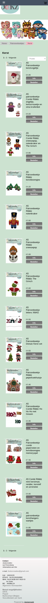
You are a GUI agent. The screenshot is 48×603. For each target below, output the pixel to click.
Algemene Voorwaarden (12, 585)
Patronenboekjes (17, 43)
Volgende (12, 58)
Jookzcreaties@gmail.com (18, 571)
